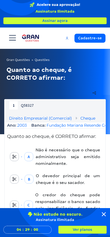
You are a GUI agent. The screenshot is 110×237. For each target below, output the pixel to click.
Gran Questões (18, 59)
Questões (42, 59)
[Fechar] (104, 214)
